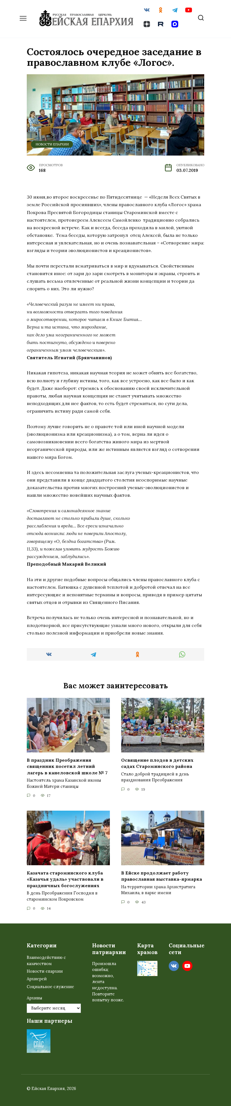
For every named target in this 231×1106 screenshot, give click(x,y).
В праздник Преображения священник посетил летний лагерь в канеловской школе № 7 (67, 766)
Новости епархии (52, 144)
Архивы (34, 998)
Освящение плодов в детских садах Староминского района (157, 763)
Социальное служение (50, 986)
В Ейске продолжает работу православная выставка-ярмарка (161, 876)
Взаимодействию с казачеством (46, 960)
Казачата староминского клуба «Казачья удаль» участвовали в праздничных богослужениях (65, 879)
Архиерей (37, 978)
